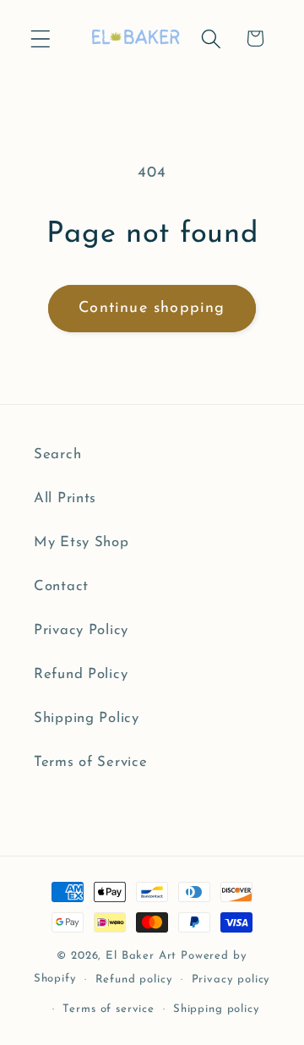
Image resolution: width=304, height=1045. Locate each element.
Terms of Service (91, 762)
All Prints (65, 498)
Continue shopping (152, 308)
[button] (41, 38)
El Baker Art (141, 955)
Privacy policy (231, 979)
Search (57, 454)
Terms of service (108, 1009)
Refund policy (134, 979)
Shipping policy (216, 1009)
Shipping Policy (86, 718)
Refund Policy (81, 674)
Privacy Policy (81, 630)
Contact (61, 586)
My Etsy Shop (81, 542)
